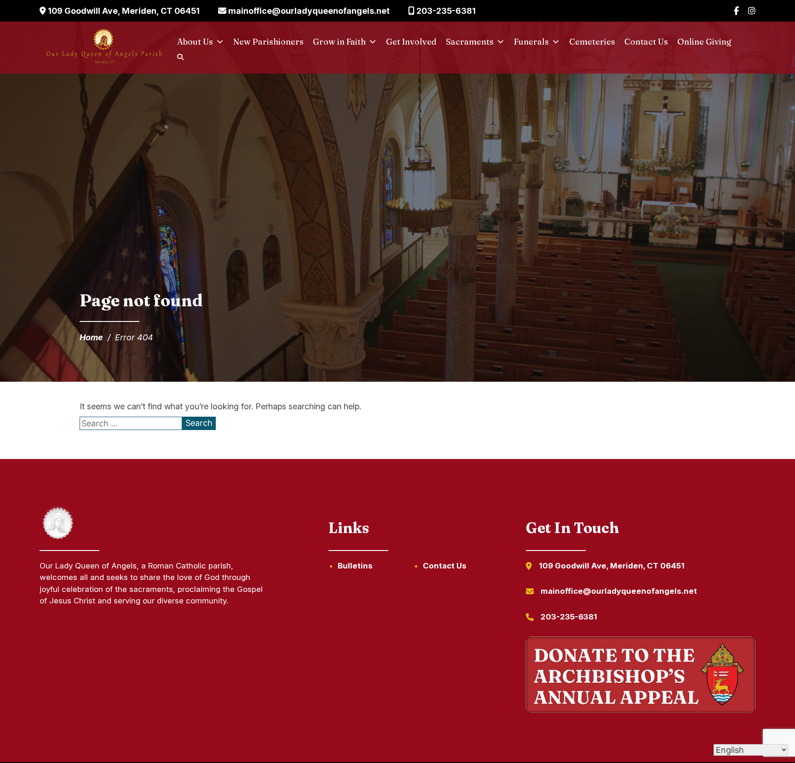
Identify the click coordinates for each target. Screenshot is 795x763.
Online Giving (704, 41)
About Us (195, 41)
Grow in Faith (339, 41)
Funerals (531, 41)
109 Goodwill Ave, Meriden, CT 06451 (123, 11)
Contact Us (646, 41)
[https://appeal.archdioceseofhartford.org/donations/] (640, 676)
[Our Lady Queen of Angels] (103, 48)
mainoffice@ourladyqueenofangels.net (308, 11)
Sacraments (470, 41)
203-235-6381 (445, 11)
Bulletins (355, 565)
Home (91, 337)
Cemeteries (592, 41)
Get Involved (411, 41)
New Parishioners (268, 41)
